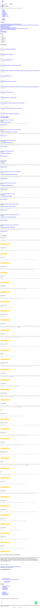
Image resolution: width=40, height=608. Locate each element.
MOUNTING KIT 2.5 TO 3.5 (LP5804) (5, 122)
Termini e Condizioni (5, 593)
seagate (3, 38)
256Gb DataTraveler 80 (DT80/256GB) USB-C (6, 92)
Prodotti (3, 10)
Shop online (4, 586)
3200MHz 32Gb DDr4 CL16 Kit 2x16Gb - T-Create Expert (8, 81)
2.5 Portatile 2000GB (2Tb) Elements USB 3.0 (6, 142)
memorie (1, 28)
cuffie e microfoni (6, 29)
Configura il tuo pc (5, 588)
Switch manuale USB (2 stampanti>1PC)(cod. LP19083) (8, 206)
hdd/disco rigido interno (12, 28)
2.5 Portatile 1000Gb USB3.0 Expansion (5, 153)
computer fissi (2, 26)
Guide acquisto (4, 587)
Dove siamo (7, 582)
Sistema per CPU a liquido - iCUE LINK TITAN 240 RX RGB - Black (9, 113)
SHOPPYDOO (18, 566)
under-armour (4, 39)
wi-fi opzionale (8, 25)
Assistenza (4, 11)
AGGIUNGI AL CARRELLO (4, 124)
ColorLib (17, 607)
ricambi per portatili (3, 31)
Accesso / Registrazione (6, 585)
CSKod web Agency (24, 607)
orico (2, 36)
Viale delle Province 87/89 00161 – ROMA (5, 572)
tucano (3, 40)
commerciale (3, 41)
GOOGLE (6, 566)
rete (1, 30)
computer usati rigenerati (4, 27)
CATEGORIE (5, 117)
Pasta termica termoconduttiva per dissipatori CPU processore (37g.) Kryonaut (11, 108)
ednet (2, 42)
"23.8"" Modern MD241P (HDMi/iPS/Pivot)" (6, 59)
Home (3, 9)
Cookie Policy (4, 592)
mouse (13, 29)
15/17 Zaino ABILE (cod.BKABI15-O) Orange (6, 185)
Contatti (3, 16)
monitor (10, 29)
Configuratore (4, 13)
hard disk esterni (5, 28)
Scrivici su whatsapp (7, 581)
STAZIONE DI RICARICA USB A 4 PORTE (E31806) (7, 227)
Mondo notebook (5, 14)
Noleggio (3, 15)
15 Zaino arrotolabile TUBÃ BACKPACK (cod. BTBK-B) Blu (8, 174)
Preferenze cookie (5, 594)
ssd (27, 28)
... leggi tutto (11, 376)
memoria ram (18, 28)
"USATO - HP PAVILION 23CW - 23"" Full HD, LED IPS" (8, 97)
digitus (3, 35)
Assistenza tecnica (5, 589)
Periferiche (4, 19)
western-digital (4, 37)
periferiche (2, 29)
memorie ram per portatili (23, 28)
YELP (15, 566)
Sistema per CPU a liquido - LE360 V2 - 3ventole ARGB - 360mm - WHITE (10, 65)
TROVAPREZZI (11, 566)
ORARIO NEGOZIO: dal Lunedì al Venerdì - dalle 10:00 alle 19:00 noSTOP (10, 579)
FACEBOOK (2, 566)
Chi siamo (3, 12)
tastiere (15, 29)
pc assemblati (7, 26)
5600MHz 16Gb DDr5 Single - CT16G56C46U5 (6, 54)
